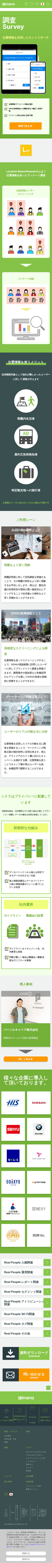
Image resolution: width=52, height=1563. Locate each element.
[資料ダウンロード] (31, 4)
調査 (6, 1442)
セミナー (29, 1468)
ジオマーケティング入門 (35, 1458)
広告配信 (7, 1436)
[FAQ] (26, 4)
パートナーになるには (6, 1512)
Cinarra (8, 4)
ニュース (8, 1476)
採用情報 (30, 1481)
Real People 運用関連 (18, 1272)
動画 (6, 1447)
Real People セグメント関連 (23, 1291)
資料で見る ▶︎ (25, 125)
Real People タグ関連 (18, 1323)
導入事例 (8, 1481)
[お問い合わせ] (37, 4)
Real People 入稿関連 (18, 1262)
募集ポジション (32, 1489)
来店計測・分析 (10, 1439)
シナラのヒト (31, 1461)
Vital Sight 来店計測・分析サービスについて (25, 1513)
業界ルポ (29, 1464)
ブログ (29, 1447)
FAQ (12, 1513)
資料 (28, 1431)
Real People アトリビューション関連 (25, 1303)
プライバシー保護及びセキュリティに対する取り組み (43, 1512)
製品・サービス (10, 1431)
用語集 (28, 1471)
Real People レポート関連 (21, 1282)
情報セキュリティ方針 (17, 1513)
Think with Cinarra (34, 1455)
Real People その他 (17, 1333)
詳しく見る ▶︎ (26, 1059)
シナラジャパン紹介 (34, 1486)
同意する (26, 1553)
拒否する (26, 1559)
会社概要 (30, 1476)
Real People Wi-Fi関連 (19, 1314)
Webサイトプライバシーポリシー (33, 1512)
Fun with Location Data (36, 1452)
